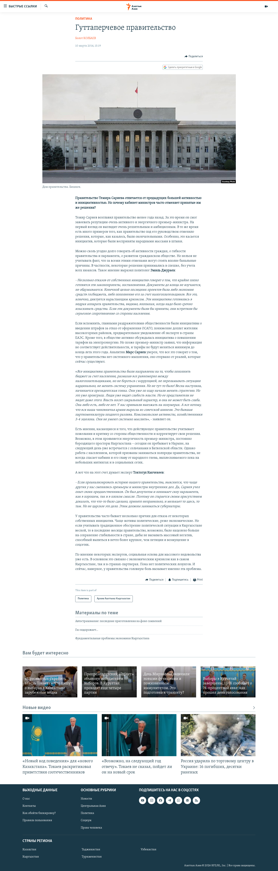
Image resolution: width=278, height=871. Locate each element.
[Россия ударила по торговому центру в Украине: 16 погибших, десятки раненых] (218, 735)
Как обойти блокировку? (39, 813)
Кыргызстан (31, 856)
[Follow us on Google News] (187, 800)
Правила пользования (37, 820)
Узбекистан (148, 849)
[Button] (194, 56)
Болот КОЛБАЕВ (85, 38)
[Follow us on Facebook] (160, 800)
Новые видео (37, 707)
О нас (26, 798)
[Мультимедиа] (266, 6)
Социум (86, 820)
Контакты (29, 806)
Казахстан (29, 849)
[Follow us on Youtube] (142, 800)
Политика (83, 19)
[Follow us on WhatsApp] (178, 800)
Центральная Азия (93, 806)
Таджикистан (91, 849)
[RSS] (196, 800)
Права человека (91, 827)
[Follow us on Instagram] (151, 800)
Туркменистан (92, 856)
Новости (86, 798)
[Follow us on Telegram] (169, 800)
